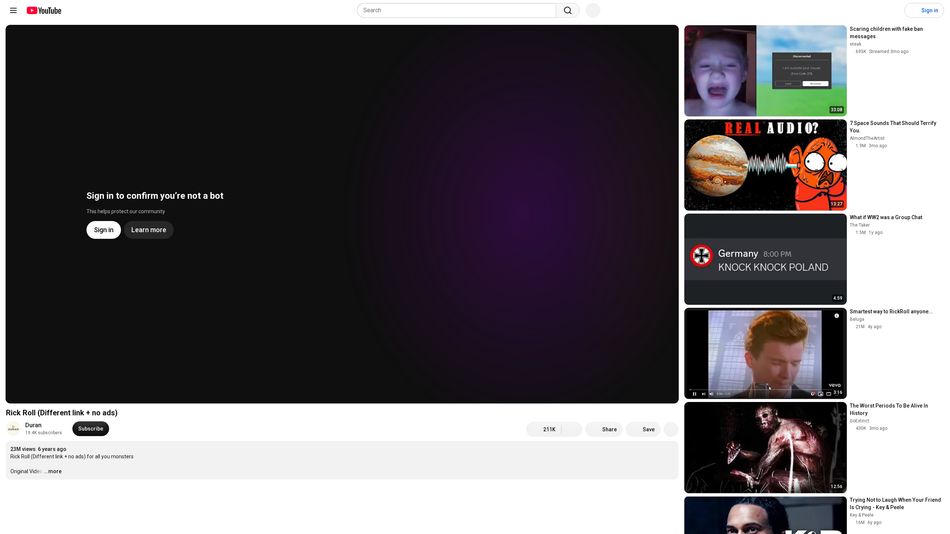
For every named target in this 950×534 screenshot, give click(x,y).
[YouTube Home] (43, 10)
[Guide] (13, 10)
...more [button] (53, 471)
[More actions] (671, 429)
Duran (33, 425)
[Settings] (894, 10)
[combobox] (458, 10)
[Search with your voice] (593, 10)
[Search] (568, 10)
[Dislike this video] (571, 429)
